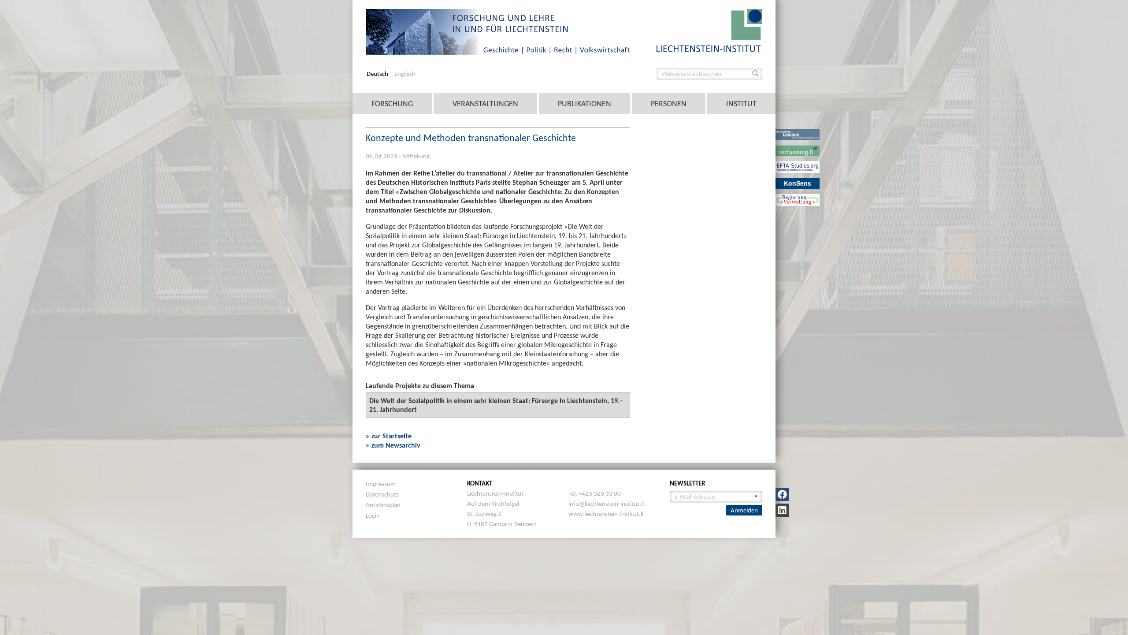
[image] (709, 30)
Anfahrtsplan (383, 505)
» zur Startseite (389, 436)
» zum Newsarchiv (393, 445)
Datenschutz (382, 494)
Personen (668, 103)
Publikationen (584, 103)
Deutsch (378, 74)
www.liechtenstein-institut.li (605, 514)
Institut (741, 103)
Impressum (381, 484)
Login (373, 515)
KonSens (797, 183)
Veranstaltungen (485, 103)
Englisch (405, 74)
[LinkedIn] (782, 510)
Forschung (392, 103)
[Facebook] (782, 494)
